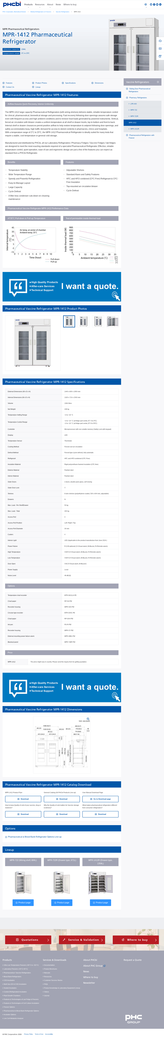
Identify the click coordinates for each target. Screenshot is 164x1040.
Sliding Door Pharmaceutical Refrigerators (139, 90)
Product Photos (41, 83)
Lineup (37, 87)
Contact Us (9, 87)
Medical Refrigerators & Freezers (40, 12)
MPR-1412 (132, 123)
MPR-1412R (134, 129)
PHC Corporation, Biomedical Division (14, 12)
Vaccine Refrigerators (62, 12)
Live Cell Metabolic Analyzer (13, 1018)
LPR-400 (133, 104)
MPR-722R (134, 116)
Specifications (70, 83)
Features (8, 83)
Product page (24, 903)
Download (24, 799)
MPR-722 (133, 110)
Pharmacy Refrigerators (138, 98)
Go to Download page (102, 799)
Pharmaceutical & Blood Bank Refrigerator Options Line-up (34, 837)
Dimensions (99, 83)
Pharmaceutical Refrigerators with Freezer (141, 136)
